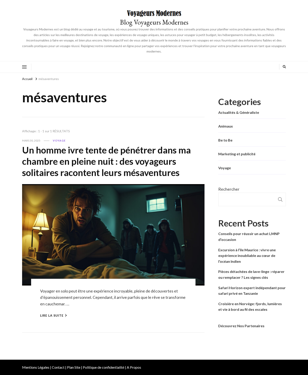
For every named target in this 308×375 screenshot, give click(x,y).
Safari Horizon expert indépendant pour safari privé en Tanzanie (252, 291)
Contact (58, 367)
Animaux (225, 126)
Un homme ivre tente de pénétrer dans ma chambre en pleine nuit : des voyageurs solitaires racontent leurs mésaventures (106, 161)
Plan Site (73, 367)
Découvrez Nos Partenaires (241, 326)
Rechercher (228, 189)
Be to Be (225, 140)
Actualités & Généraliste (238, 112)
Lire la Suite (52, 315)
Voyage (59, 140)
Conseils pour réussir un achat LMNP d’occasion (249, 236)
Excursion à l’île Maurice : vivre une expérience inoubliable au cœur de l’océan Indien (247, 255)
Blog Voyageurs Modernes (154, 22)
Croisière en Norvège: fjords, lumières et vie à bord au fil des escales (250, 307)
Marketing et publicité (236, 154)
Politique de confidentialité (103, 367)
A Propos (134, 367)
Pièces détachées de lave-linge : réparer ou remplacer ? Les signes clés (251, 274)
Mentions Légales (35, 367)
